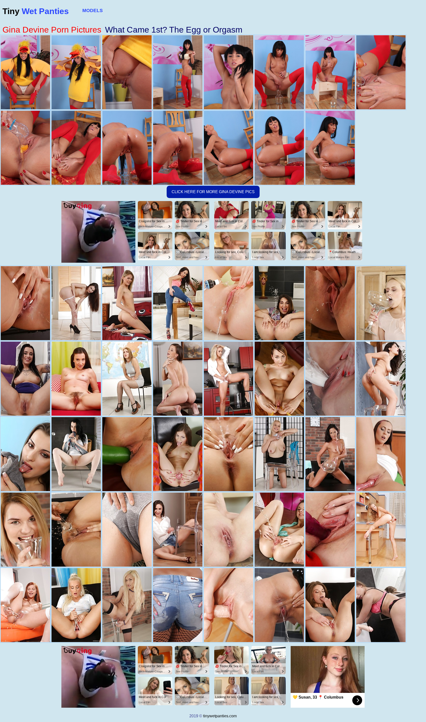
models (92, 10)
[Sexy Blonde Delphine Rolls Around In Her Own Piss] (228, 454)
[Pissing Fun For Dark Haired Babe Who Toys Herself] (76, 454)
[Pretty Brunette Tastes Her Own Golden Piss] (127, 454)
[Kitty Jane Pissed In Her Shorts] (177, 605)
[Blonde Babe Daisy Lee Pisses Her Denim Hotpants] (76, 605)
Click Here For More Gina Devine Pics (213, 192)
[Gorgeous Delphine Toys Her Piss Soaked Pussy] (25, 529)
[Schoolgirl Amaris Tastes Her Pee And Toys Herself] (127, 378)
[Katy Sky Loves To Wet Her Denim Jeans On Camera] (25, 303)
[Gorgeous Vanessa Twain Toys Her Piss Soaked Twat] (330, 454)
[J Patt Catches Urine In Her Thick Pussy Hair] (76, 378)
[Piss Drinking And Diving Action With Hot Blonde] (127, 605)
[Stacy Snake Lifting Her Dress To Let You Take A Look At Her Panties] (76, 303)
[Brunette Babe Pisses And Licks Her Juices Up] (177, 303)
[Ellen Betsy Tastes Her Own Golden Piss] (76, 529)
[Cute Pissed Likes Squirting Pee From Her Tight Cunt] (25, 605)
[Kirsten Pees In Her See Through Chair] (25, 378)
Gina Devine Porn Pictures (51, 29)
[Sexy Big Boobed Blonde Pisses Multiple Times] (279, 454)
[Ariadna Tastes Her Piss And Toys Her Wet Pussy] (127, 529)
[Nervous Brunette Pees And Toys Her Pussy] (330, 529)
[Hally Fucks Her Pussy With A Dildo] (380, 605)
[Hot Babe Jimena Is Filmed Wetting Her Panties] (279, 303)
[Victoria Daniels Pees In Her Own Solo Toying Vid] (25, 454)
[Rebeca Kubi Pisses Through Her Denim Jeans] (279, 529)
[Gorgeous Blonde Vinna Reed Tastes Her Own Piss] (228, 378)
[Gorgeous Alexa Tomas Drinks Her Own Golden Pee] (279, 605)
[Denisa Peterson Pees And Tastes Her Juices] (228, 529)
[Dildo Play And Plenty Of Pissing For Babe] (380, 378)
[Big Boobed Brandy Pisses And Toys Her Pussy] (330, 378)
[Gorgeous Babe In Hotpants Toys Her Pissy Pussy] (177, 529)
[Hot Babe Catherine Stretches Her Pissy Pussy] (279, 378)
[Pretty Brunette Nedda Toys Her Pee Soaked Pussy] (330, 605)
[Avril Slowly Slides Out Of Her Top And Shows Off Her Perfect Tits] (177, 454)
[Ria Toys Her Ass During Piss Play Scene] (177, 378)
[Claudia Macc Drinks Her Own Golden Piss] (127, 303)
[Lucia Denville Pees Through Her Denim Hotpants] (330, 303)
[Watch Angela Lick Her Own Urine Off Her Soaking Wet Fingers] (228, 303)
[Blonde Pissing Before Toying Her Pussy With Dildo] (380, 303)
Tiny (35, 11)
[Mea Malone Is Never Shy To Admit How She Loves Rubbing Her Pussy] (380, 454)
